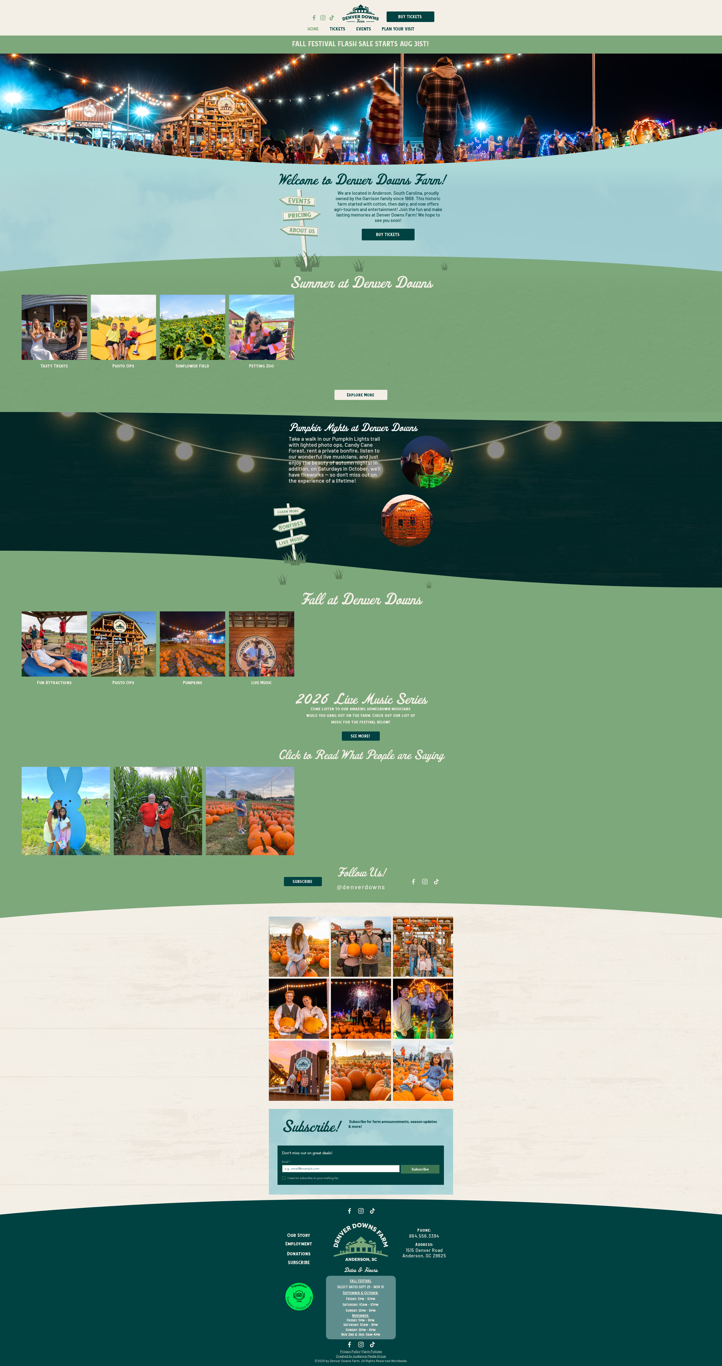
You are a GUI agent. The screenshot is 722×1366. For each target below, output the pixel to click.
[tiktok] (436, 1219)
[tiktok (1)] (331, 17)
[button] (363, 29)
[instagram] (424, 1219)
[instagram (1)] (323, 17)
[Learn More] (289, 627)
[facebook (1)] (314, 17)
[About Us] (300, 230)
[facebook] (413, 1219)
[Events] (298, 200)
